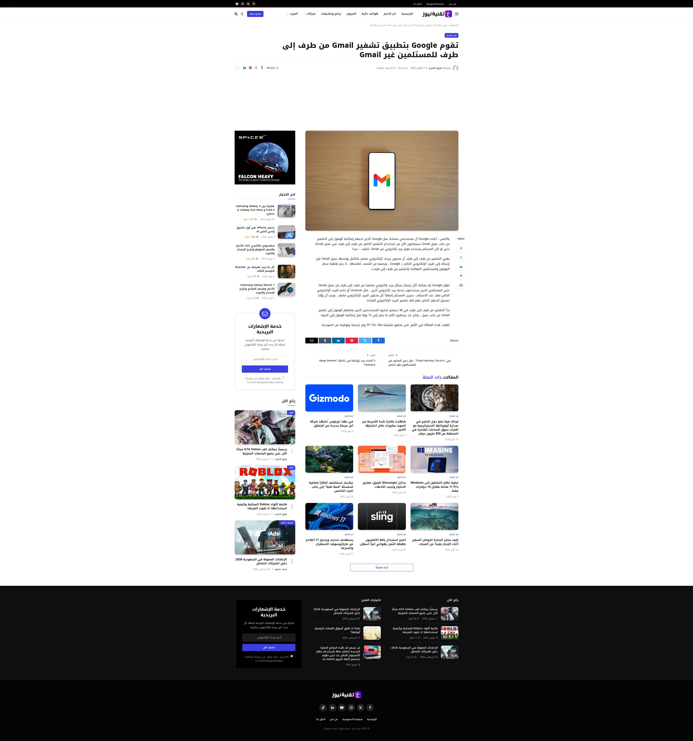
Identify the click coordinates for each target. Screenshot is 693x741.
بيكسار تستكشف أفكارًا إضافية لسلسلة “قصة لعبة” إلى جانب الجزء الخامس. (331, 487)
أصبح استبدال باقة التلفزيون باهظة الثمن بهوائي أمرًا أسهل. (382, 542)
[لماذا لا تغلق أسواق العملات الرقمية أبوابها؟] (372, 633)
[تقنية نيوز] (437, 13)
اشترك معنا (255, 14)
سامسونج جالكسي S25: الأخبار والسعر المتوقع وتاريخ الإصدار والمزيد (255, 249)
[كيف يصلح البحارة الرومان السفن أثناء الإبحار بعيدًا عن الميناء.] (434, 516)
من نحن (452, 4)
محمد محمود (280, 569)
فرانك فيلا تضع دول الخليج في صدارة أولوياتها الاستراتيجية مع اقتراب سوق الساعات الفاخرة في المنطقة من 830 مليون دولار (435, 428)
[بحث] (236, 14)
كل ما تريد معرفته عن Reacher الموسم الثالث (254, 269)
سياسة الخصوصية (435, 4)
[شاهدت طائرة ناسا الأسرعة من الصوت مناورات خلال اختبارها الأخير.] (382, 397)
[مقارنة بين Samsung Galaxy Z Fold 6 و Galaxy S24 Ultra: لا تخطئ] (286, 210)
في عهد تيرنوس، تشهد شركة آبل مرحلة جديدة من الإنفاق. (331, 424)
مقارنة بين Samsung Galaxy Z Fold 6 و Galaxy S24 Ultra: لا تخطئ (255, 209)
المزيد (294, 13)
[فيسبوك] (461, 248)
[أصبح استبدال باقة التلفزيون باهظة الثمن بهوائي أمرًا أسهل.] (382, 516)
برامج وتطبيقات (331, 13)
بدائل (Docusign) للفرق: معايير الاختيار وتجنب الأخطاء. (384, 485)
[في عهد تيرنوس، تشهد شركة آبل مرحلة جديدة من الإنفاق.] (329, 397)
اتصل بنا (417, 4)
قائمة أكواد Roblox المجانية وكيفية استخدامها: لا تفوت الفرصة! (262, 506)
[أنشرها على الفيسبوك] (262, 68)
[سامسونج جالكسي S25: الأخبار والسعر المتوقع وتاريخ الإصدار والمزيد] (286, 250)
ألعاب (291, 412)
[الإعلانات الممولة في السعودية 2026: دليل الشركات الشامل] (265, 537)
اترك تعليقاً (382, 567)
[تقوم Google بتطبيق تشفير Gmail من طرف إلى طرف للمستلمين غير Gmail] (381, 181)
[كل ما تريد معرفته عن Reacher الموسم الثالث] (286, 271)
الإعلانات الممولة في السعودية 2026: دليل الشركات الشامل (261, 561)
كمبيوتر (351, 13)
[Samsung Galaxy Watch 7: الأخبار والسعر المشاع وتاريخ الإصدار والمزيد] (286, 289)
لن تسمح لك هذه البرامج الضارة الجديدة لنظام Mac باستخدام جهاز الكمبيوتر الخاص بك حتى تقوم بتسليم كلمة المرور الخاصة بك (338, 653)
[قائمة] (456, 14)
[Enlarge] (319, 282)
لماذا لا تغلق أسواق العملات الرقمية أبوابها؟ (337, 630)
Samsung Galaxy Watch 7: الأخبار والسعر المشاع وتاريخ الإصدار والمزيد (256, 289)
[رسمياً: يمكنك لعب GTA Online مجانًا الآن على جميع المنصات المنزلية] (265, 427)
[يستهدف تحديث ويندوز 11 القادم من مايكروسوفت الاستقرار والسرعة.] (329, 516)
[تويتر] (461, 257)
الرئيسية (407, 13)
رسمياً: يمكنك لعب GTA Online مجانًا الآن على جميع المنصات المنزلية (261, 451)
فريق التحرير (435, 68)
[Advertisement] (346, 98)
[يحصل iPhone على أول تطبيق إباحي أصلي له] (286, 232)
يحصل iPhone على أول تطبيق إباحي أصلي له (255, 229)
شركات (310, 13)
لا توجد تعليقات (384, 68)
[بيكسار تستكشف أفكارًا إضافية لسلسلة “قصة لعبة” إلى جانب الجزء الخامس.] (329, 459)
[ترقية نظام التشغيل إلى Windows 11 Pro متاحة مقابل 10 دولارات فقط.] (434, 459)
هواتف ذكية (370, 13)
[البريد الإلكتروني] (461, 285)
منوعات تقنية (287, 522)
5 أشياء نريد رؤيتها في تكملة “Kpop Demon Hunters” (347, 362)
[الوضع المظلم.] (242, 13)
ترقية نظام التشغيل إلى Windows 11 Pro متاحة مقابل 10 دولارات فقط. (434, 487)
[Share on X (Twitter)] (256, 68)
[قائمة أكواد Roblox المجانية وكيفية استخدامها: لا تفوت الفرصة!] (265, 482)
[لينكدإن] (244, 68)
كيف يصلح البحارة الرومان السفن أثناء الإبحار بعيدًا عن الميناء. (435, 542)
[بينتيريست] (250, 68)
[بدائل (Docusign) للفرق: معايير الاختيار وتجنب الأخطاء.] (382, 459)
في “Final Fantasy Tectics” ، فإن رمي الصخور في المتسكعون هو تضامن (419, 362)
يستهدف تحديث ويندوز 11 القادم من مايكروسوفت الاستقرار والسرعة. (329, 544)
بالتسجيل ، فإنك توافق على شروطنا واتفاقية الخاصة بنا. (264, 380)
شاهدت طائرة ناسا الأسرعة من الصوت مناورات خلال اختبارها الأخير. (384, 426)
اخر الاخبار (389, 13)
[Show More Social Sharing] (237, 68)
